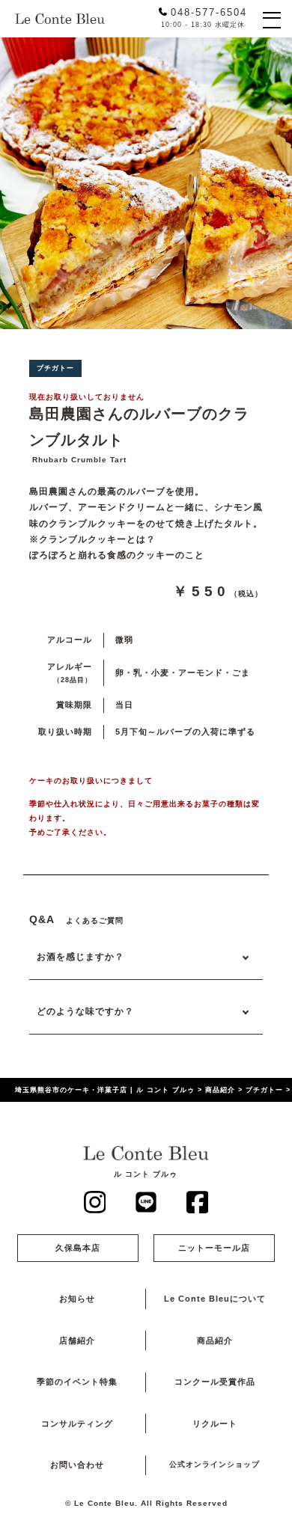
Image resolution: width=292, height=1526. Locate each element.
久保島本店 (77, 1247)
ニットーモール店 (214, 1247)
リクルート (214, 1423)
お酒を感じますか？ (80, 956)
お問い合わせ (77, 1464)
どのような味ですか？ (85, 1011)
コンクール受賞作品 (214, 1381)
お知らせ (77, 1298)
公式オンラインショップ (214, 1464)
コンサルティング (77, 1423)
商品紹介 (215, 1340)
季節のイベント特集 (77, 1381)
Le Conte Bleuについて (215, 1298)
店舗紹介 (77, 1340)
